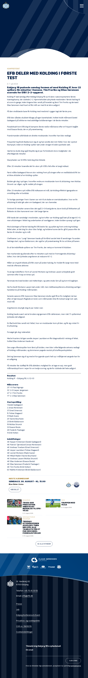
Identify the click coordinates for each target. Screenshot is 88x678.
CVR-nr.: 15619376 (24, 626)
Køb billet (15, 489)
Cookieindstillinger (24, 631)
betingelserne (76, 665)
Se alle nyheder (44, 544)
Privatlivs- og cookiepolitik (28, 620)
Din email (29, 650)
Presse (19, 603)
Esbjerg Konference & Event (28, 614)
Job (17, 609)
